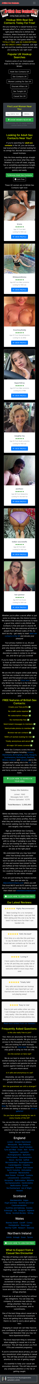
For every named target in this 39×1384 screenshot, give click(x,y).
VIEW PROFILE (20, 237)
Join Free (20, 179)
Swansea (30, 1228)
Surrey (31, 1150)
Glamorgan (25, 1225)
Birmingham (17, 755)
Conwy (29, 1223)
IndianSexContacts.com (26, 890)
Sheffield (30, 757)
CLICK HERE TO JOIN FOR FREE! (20, 896)
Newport (21, 1228)
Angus (25, 1200)
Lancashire (24, 1152)
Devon (11, 1160)
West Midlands (24, 1144)
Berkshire (26, 1155)
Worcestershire (11, 1162)
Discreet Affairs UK (19, 86)
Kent (25, 1150)
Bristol (5, 760)
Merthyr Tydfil (11, 1228)
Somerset (13, 1173)
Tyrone (30, 1237)
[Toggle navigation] (34, 3)
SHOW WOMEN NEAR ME (20, 120)
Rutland (19, 1191)
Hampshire (14, 1152)
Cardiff (22, 1223)
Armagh (16, 1237)
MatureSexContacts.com (13, 883)
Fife (15, 1210)
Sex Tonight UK (19, 91)
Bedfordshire (15, 1185)
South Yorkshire (25, 1147)
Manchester (7, 755)
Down (23, 1237)
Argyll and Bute (11, 1203)
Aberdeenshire (16, 1200)
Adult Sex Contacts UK (19, 72)
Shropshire (8, 1180)
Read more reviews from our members (19, 1023)
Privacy (24, 1377)
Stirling (30, 1213)
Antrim (9, 1237)
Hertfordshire (12, 1157)
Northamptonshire (12, 1183)
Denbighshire (14, 1225)
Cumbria (29, 1175)
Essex (20, 1150)
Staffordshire (20, 1180)
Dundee (29, 1208)
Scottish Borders (19, 1213)
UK (29, 762)
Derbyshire (9, 1167)
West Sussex (10, 1175)
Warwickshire (23, 1173)
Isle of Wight (26, 1188)
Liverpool (12, 760)
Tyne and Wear (10, 1150)
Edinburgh (8, 1210)
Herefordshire (27, 1183)
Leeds (25, 755)
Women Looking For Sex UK (19, 81)
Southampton (9, 757)
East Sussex (28, 1167)
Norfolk (19, 1160)
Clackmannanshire (19, 1205)
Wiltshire (30, 1180)
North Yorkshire (13, 1170)
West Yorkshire (12, 1147)
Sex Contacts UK (20, 76)
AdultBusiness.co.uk (22, 1381)
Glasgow (32, 755)
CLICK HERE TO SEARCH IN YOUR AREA (20, 779)
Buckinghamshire (26, 1162)
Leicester (24, 760)
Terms (14, 1377)
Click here (25, 680)
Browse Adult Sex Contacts (20, 175)
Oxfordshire (26, 1170)
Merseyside (12, 1144)
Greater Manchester (23, 1142)
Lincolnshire (25, 1178)
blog (4, 1106)
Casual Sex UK (20, 96)
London (30, 752)
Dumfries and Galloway (15, 1208)
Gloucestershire (25, 1157)
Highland (30, 1210)
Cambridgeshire (14, 1165)
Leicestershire (13, 1178)
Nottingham (21, 757)
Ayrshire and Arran (26, 1203)
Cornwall (20, 1175)
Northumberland (13, 1188)
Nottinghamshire (14, 1155)
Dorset (25, 1185)
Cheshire (26, 1165)
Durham (18, 1167)
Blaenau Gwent (12, 1223)
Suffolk (26, 1160)
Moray (8, 1213)
